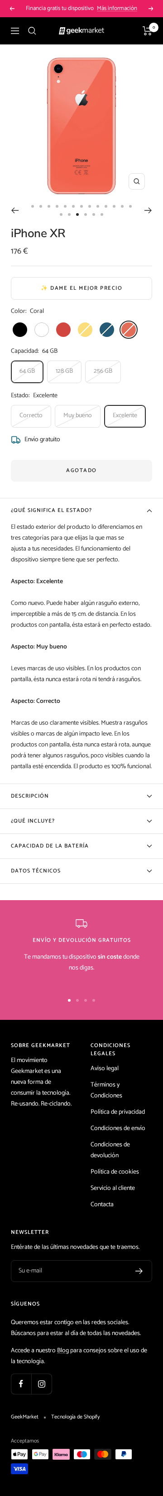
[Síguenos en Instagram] (41, 1384)
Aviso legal (105, 1068)
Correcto (31, 415)
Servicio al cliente (113, 1188)
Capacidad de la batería (50, 846)
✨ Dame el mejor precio (81, 288)
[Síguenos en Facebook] (21, 1384)
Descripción (30, 796)
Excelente (125, 415)
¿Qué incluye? (33, 821)
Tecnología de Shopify (75, 1417)
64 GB (27, 371)
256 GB (103, 371)
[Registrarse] (139, 1271)
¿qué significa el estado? (51, 510)
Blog (63, 1350)
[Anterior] (15, 210)
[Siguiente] (148, 210)
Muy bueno (77, 415)
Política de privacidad (118, 1112)
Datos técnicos (36, 871)
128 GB (64, 371)
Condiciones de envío (118, 1128)
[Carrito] (147, 30)
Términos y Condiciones (106, 1090)
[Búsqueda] (32, 31)
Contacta (102, 1204)
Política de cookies (115, 1172)
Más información (117, 8)
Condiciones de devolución (110, 1150)
